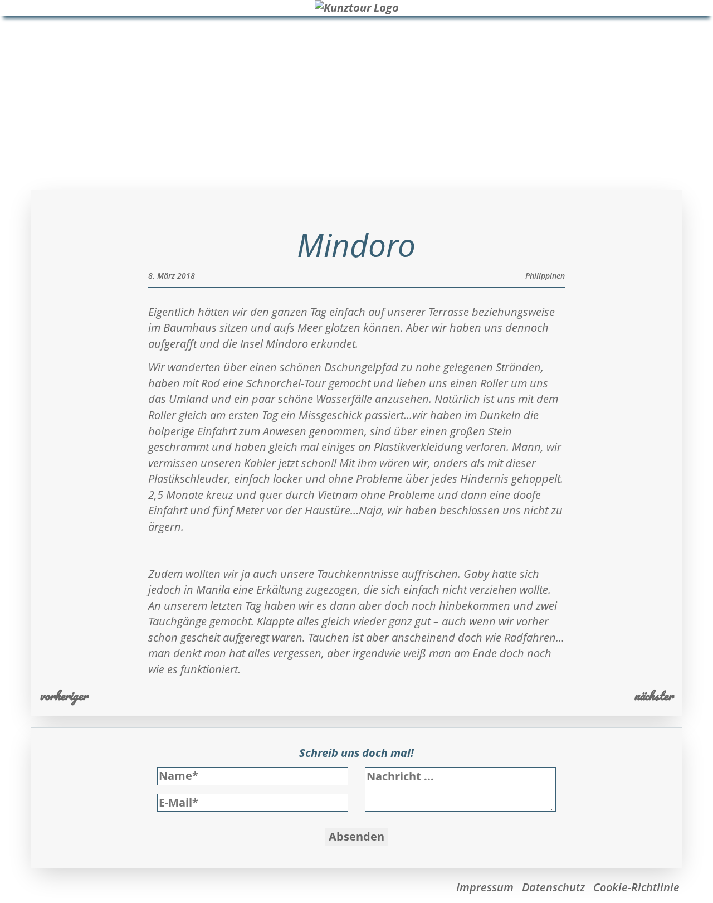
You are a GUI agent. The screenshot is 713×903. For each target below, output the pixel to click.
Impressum (485, 887)
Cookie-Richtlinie (636, 887)
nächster (653, 695)
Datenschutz (553, 887)
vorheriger (64, 695)
